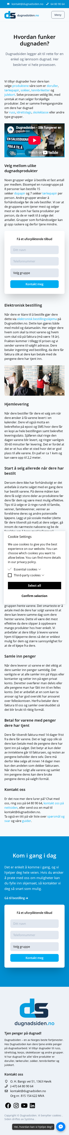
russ (12, 112)
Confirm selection (34, 596)
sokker (25, 90)
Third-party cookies (27, 575)
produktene (20, 86)
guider (26, 821)
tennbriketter (40, 90)
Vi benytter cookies (50, 1115)
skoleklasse (41, 112)
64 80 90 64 (58, 4)
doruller (52, 86)
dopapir (19, 193)
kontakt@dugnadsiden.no (28, 4)
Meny (57, 15)
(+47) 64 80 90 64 (21, 1086)
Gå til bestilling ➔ (16, 898)
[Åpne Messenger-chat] (60, 1126)
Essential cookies (25, 569)
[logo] (21, 15)
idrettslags (24, 112)
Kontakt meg (34, 284)
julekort (9, 95)
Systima (29, 1119)
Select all (34, 586)
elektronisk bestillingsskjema (37, 319)
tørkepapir (11, 90)
